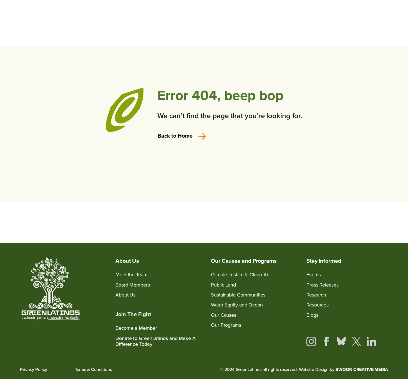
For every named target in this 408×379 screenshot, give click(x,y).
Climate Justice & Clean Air (240, 275)
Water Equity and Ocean (237, 305)
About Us (125, 295)
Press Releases (322, 285)
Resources (317, 305)
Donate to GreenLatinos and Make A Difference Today (155, 341)
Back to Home (175, 136)
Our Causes (223, 315)
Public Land (223, 285)
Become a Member (136, 328)
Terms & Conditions (93, 369)
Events (313, 275)
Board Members (132, 285)
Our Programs (226, 325)
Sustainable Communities (238, 295)
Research (316, 295)
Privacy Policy (33, 369)
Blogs (312, 315)
